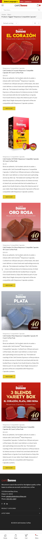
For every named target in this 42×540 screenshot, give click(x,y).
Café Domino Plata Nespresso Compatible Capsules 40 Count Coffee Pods (20, 337)
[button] (39, 1)
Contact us (28, 1)
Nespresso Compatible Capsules (14, 68)
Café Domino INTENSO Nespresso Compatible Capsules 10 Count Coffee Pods (21, 160)
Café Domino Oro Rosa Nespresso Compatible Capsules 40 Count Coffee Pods (21, 248)
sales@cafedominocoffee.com (16, 496)
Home (4, 14)
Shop (9, 14)
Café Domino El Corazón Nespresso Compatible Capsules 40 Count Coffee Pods (18, 71)
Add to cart (9, 108)
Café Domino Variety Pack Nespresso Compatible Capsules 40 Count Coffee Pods (18, 428)
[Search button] (39, 9)
